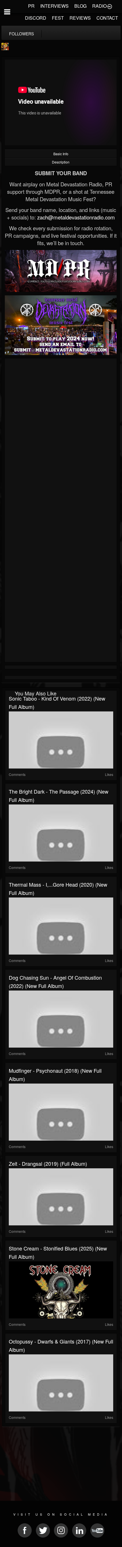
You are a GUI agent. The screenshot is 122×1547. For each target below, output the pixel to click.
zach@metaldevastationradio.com (76, 217)
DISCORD (35, 18)
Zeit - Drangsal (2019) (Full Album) (48, 1163)
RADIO (99, 6)
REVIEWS (80, 18)
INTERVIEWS (54, 6)
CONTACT (107, 18)
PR (31, 6)
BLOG (80, 6)
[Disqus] (61, 436)
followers (21, 34)
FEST (58, 18)
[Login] (109, 6)
